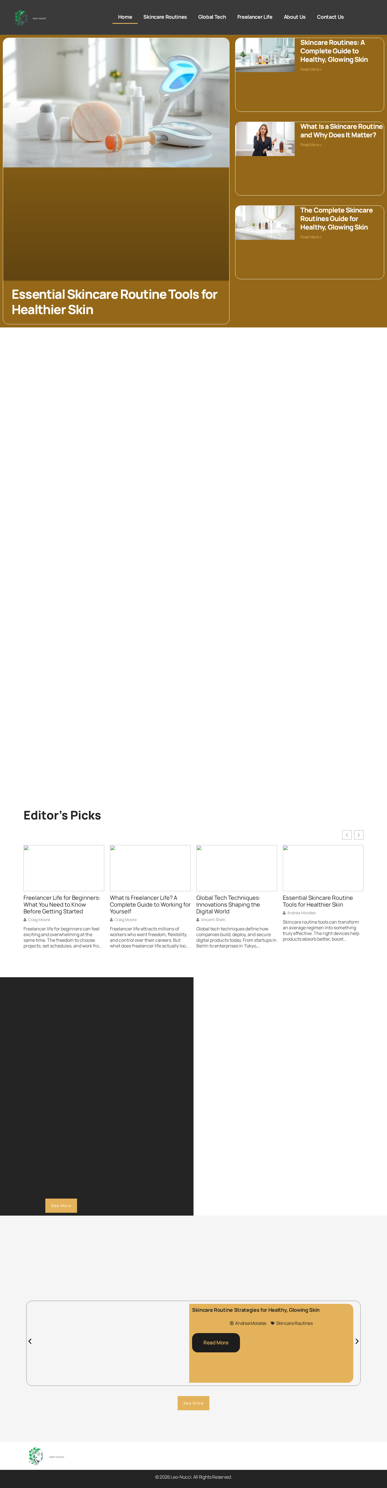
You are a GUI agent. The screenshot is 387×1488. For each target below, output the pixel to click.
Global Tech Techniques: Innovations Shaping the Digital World (228, 904)
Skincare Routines (165, 16)
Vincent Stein (213, 919)
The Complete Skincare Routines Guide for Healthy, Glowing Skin (336, 218)
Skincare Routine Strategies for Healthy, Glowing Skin (256, 1309)
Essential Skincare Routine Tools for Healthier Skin (114, 301)
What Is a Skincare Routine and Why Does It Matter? (341, 130)
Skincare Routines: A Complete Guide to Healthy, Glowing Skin (334, 50)
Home (125, 16)
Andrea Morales (301, 913)
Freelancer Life (255, 16)
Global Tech (212, 16)
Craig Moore (39, 919)
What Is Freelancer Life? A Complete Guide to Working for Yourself (150, 904)
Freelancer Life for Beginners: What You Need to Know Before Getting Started (62, 904)
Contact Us (330, 16)
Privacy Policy (226, 1462)
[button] (29, 1341)
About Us (295, 16)
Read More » (311, 69)
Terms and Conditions (273, 1462)
